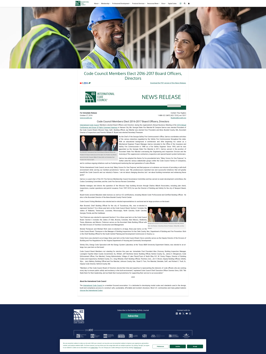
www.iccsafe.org (86, 118)
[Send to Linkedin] (85, 83)
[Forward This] (81, 83)
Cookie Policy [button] (94, 347)
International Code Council (89, 125)
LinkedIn (176, 313)
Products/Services (138, 3)
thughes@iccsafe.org (178, 118)
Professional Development (120, 3)
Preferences (160, 346)
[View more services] (89, 83)
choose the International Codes (91, 290)
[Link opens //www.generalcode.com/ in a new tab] (121, 336)
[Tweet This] (83, 83)
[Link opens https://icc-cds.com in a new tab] (174, 336)
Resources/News (152, 3)
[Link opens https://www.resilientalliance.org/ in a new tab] (158, 336)
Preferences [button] (137, 347)
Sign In (189, 3)
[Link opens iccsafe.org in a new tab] (81, 336)
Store (163, 3)
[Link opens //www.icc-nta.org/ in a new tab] (144, 336)
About (96, 3)
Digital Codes (172, 3)
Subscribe (133, 316)
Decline (178, 346)
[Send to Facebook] (87, 83)
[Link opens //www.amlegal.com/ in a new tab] (186, 336)
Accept (195, 346)
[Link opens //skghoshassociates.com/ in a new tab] (133, 336)
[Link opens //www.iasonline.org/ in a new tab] (108, 336)
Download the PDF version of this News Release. (168, 83)
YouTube (186, 313)
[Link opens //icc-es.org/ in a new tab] (95, 336)
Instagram (190, 313)
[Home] (83, 3)
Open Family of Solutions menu (180, 3)
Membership (105, 3)
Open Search (185, 3)
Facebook (180, 313)
